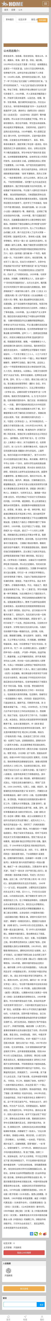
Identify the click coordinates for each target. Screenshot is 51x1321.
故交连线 (24, 1289)
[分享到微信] (36, 1233)
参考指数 (42, 20)
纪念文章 (22, 19)
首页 (6, 10)
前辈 (13, 10)
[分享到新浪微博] (45, 1233)
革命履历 (10, 19)
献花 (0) (34, 19)
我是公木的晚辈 (24, 1253)
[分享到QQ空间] (40, 1233)
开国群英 (17, 1247)
